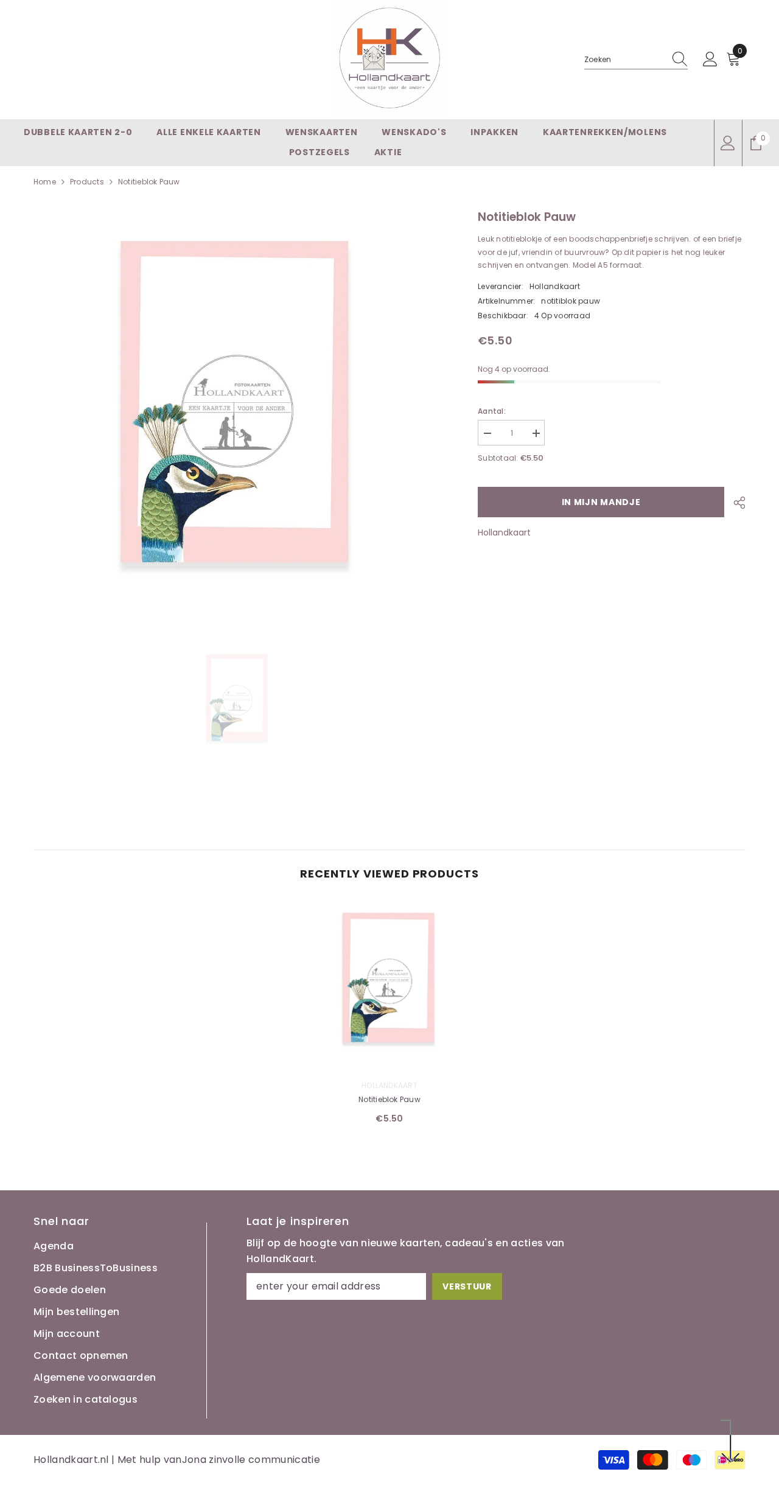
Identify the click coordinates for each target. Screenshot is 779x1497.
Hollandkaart (554, 286)
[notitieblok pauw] (389, 981)
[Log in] (710, 59)
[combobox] (624, 60)
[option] (237, 700)
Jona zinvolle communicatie (251, 1460)
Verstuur (467, 1286)
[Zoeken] (636, 60)
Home (44, 181)
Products (87, 181)
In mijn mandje (601, 502)
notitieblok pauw (389, 1099)
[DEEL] (735, 502)
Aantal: (492, 411)
